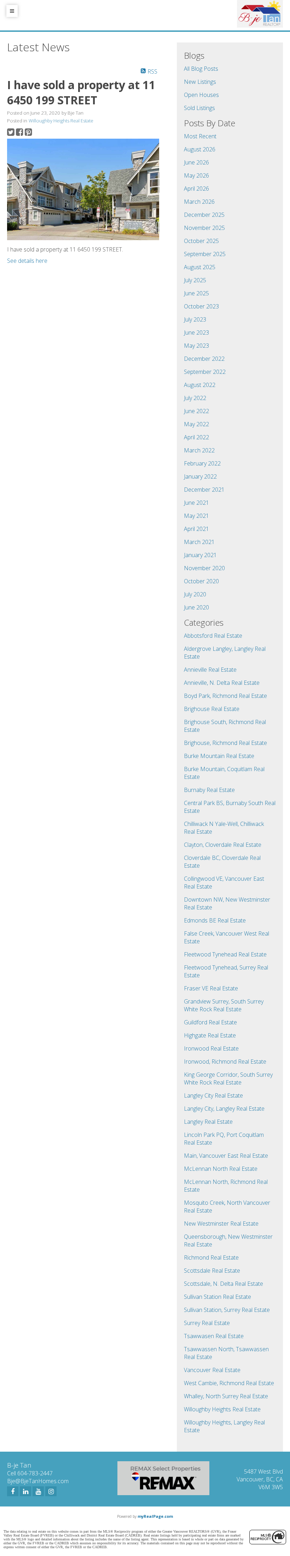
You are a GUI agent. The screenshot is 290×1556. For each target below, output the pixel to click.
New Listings (200, 82)
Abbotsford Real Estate (213, 636)
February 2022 (202, 463)
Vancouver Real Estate (212, 1370)
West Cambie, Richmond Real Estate (229, 1383)
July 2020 (195, 594)
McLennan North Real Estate (220, 1169)
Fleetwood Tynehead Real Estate (225, 954)
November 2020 (204, 568)
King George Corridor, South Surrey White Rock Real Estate (228, 1078)
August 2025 (199, 267)
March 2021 (199, 542)
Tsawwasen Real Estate (214, 1336)
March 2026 (199, 202)
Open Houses (201, 95)
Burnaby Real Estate (209, 790)
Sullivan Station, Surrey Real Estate (227, 1310)
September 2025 (205, 254)
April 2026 (196, 188)
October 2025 (201, 241)
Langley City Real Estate (213, 1095)
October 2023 (201, 306)
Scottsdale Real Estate (212, 1270)
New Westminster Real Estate (221, 1223)
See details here (27, 261)
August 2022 (199, 385)
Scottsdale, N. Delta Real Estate (223, 1284)
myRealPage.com (155, 1516)
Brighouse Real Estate (211, 709)
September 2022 (205, 372)
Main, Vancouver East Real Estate (226, 1155)
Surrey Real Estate (207, 1323)
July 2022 (195, 398)
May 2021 (196, 516)
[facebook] (12, 1491)
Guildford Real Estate (210, 1022)
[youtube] (38, 1491)
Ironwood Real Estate (211, 1048)
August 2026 (199, 149)
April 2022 (196, 437)
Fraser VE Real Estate (211, 988)
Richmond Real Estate (211, 1257)
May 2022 (196, 424)
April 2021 (196, 529)
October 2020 (201, 581)
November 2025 (204, 228)
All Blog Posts (201, 69)
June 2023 (196, 332)
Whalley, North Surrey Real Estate (226, 1396)
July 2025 (195, 280)
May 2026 (196, 175)
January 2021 (200, 555)
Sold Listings (199, 108)
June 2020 (196, 607)
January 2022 (200, 476)
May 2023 (196, 345)
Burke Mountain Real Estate (219, 756)
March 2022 (199, 450)
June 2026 (196, 162)
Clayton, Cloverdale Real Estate (222, 845)
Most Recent (200, 136)
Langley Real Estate (208, 1122)
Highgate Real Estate (210, 1035)
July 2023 (195, 319)
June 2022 (196, 411)
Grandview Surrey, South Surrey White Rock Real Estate (223, 1005)
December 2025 (204, 215)
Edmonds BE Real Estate (215, 920)
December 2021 (204, 489)
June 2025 (196, 293)
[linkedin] (25, 1491)
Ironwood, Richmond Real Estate (225, 1061)
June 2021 (196, 503)
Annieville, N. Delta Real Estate (222, 683)
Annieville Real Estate (210, 669)
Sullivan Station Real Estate (217, 1297)
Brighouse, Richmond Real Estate (225, 743)
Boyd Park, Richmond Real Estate (225, 696)
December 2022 (204, 359)
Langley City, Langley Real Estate (224, 1108)
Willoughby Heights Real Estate (61, 120)
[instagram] (51, 1491)
